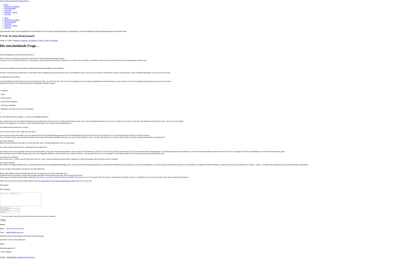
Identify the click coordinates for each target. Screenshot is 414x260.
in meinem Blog (44, 181)
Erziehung (23, 40)
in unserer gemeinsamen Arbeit (64, 181)
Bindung (16, 40)
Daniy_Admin (44, 40)
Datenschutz (30, 257)
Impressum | (22, 257)
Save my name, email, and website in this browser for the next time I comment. (29, 216)
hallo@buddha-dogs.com (14, 232)
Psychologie (32, 40)
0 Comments (53, 40)
